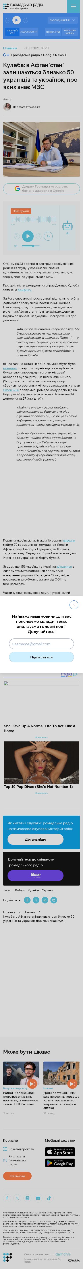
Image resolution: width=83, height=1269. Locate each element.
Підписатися (41, 657)
